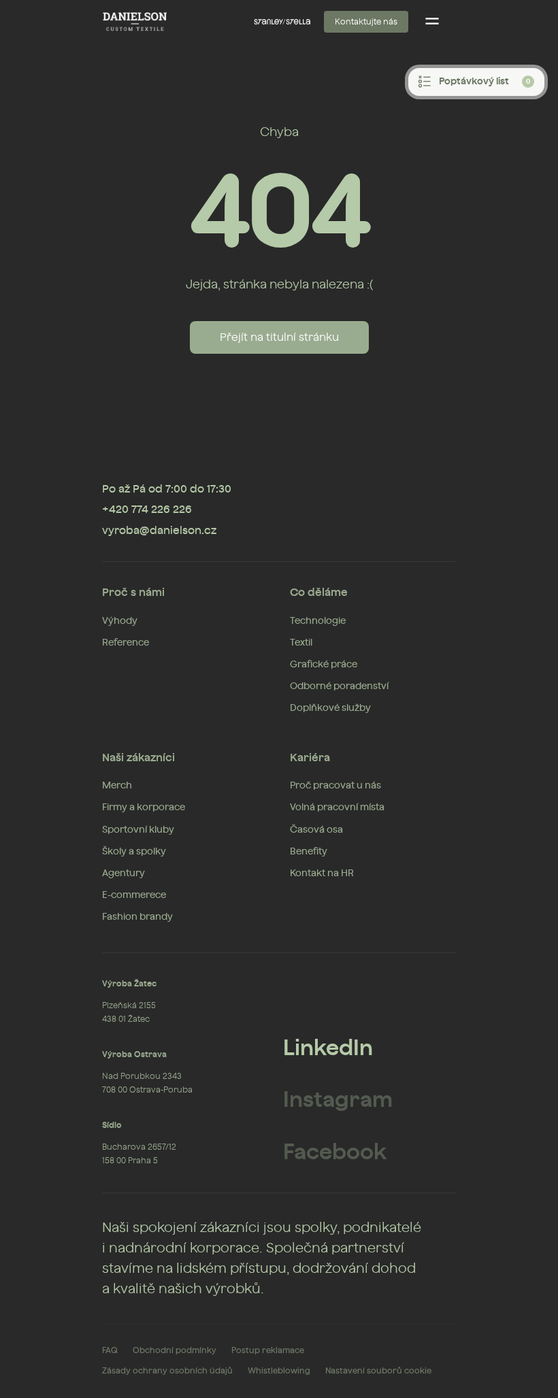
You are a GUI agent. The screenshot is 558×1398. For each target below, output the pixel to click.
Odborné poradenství (339, 686)
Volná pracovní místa (337, 807)
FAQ (110, 1350)
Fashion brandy (137, 917)
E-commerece (134, 895)
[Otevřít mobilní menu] (432, 22)
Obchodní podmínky (174, 1350)
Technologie (318, 621)
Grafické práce (323, 664)
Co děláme (319, 592)
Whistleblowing (279, 1371)
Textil (301, 643)
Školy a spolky (134, 851)
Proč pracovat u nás (335, 785)
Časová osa (316, 830)
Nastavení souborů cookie (378, 1371)
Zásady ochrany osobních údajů (167, 1371)
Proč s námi (133, 592)
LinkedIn (328, 1048)
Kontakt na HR (322, 873)
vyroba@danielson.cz (159, 530)
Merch (117, 785)
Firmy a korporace (143, 807)
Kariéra (310, 757)
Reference (125, 643)
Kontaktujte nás (366, 22)
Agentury (123, 873)
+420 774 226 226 (147, 509)
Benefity (308, 851)
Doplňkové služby (330, 708)
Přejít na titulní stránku (279, 337)
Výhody (119, 621)
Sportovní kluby (138, 830)
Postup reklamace (267, 1350)
